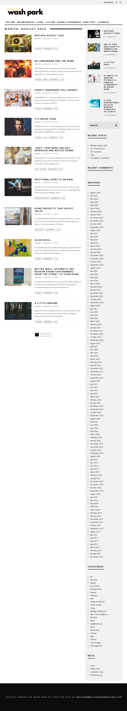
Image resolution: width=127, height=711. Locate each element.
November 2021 (96, 371)
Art (36, 169)
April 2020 (94, 431)
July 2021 (93, 384)
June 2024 (94, 274)
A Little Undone (46, 303)
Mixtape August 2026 (112, 32)
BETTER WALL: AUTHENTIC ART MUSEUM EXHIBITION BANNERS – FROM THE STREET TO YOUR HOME (57, 271)
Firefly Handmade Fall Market (56, 90)
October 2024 (95, 262)
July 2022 (93, 346)
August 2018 (95, 494)
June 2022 (94, 349)
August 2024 (95, 268)
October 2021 (95, 374)
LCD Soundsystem (97, 148)
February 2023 (96, 324)
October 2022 (95, 337)
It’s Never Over (45, 119)
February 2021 (96, 400)
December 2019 (96, 444)
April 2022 (94, 356)
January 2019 (95, 478)
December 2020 (96, 406)
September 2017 (96, 528)
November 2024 (96, 258)
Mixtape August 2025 (49, 35)
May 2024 (94, 277)
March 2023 (95, 321)
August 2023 (95, 305)
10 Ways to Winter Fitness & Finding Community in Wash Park (111, 82)
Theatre (93, 639)
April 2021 (94, 393)
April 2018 (94, 506)
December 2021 (96, 368)
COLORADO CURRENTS (100, 158)
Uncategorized (96, 646)
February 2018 (96, 513)
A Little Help (109, 63)
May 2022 (94, 353)
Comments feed (96, 672)
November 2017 (96, 522)
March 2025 (95, 246)
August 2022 (95, 343)
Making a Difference (69, 22)
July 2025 (93, 233)
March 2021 (95, 397)
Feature (10, 22)
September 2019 (96, 453)
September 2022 (96, 340)
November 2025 (96, 221)
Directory (89, 22)
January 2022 (95, 365)
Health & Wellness (42, 198)
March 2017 (95, 547)
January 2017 (95, 553)
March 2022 (95, 359)
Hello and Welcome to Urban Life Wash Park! (112, 47)
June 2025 (94, 236)
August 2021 (95, 381)
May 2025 (94, 239)
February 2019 (96, 475)
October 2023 (95, 299)
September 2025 (96, 227)
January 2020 (95, 440)
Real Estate (39, 229)
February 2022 (96, 362)
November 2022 (96, 334)
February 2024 (96, 287)
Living (40, 22)
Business (93, 580)
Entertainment (96, 589)
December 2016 (96, 557)
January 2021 (95, 403)
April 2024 (94, 280)
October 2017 (95, 525)
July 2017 (93, 535)
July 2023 (93, 309)
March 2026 (95, 208)
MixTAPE (38, 48)
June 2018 (94, 500)
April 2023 (94, 318)
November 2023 (96, 296)
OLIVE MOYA (42, 240)
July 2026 (93, 196)
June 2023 (94, 312)
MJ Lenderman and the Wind (54, 61)
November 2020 (96, 409)
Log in (92, 665)
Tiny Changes (95, 642)
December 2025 (96, 218)
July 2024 (93, 271)
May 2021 (94, 390)
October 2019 (95, 450)
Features (93, 595)
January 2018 (95, 516)
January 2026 (95, 214)
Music (46, 79)
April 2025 (94, 243)
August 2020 (95, 418)
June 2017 (94, 538)
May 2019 (94, 466)
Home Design (95, 605)
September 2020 (96, 415)
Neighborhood (25, 22)
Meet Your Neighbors (98, 614)
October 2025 (95, 224)
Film (45, 137)
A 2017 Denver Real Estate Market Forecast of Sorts (111, 106)
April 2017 (94, 544)
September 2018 (96, 491)
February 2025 (96, 249)
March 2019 (95, 472)
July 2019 (93, 459)
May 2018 (94, 503)
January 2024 (95, 290)
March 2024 (95, 283)
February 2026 (96, 211)
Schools (93, 633)
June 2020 (94, 425)
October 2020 (95, 412)
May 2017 (94, 541)
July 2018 (93, 497)
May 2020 (94, 428)
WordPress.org (96, 675)
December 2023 (96, 293)
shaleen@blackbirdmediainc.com (99, 697)
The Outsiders (95, 152)
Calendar (103, 22)
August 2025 (95, 230)
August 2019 (95, 456)
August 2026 (95, 192)
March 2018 (95, 510)
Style (92, 636)
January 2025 (95, 252)
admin (38, 39)
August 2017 (95, 532)
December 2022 (96, 331)
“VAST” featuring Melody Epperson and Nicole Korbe (54, 149)
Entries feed (95, 668)
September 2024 (96, 265)
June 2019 (94, 462)
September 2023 (96, 302)
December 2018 (96, 481)
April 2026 (94, 205)
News (92, 627)
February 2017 (96, 550)
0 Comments (48, 48)
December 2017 (96, 519)
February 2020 (96, 437)
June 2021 (94, 387)
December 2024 (96, 255)
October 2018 (95, 488)
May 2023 (94, 315)
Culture (50, 22)
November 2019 (96, 447)
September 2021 (96, 378)
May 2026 (94, 202)
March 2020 (95, 434)
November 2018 (96, 484)
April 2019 (94, 469)
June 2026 (94, 199)
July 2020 (93, 422)
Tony (92, 155)
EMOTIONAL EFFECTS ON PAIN (54, 179)
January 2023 (95, 327)
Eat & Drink (94, 586)
